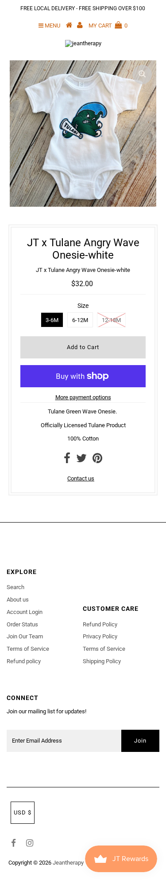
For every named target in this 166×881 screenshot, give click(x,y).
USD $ (22, 812)
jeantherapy (68, 862)
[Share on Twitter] (81, 460)
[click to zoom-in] (142, 74)
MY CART (108, 25)
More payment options (83, 397)
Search (15, 587)
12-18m (111, 320)
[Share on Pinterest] (97, 460)
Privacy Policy (100, 636)
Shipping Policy (102, 661)
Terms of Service (28, 648)
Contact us (80, 478)
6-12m (80, 320)
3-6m (52, 320)
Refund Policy (100, 624)
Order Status (22, 624)
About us (18, 599)
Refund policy (24, 661)
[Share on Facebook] (67, 460)
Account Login (24, 612)
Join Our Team (25, 636)
